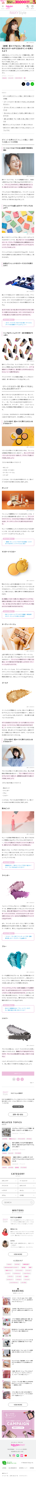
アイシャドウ (21, 1139)
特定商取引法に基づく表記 (17, 1451)
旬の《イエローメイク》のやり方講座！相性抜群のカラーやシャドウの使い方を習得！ (18, 615)
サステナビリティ (23, 1475)
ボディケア (23, 1185)
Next (31, 1082)
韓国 (30, 1267)
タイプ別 (24, 1282)
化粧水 (26, 1276)
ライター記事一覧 (18, 1106)
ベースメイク (23, 1181)
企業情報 (4, 1468)
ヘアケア (4, 1190)
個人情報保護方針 (13, 1468)
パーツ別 (19, 1276)
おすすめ (5, 1139)
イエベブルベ (18, 78)
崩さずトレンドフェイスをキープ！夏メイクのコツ (18, 125)
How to (4, 78)
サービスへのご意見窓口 (21, 1449)
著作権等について (23, 1468)
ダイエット (9, 1279)
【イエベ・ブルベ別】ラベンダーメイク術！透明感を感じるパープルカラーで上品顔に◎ (18, 937)
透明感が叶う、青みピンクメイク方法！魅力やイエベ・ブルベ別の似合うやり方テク (18, 866)
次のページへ (18, 1073)
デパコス (29, 1139)
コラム (4, 1195)
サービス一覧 (5, 1475)
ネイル (22, 1190)
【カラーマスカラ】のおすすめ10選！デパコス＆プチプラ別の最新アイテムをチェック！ (18, 323)
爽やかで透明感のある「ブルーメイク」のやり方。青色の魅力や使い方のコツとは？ (17, 1009)
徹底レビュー (12, 1139)
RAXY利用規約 (11, 1449)
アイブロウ (18, 1153)
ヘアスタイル (16, 1273)
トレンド (11, 78)
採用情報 (32, 1468)
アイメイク (10, 75)
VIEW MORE (18, 1254)
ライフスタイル (13, 1282)
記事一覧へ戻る (18, 1114)
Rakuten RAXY (10, 7)
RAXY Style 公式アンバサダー (11, 1267)
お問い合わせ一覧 (14, 1475)
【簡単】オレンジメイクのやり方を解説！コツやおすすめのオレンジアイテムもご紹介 (18, 543)
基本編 (17, 1167)
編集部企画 (25, 1264)
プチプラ (10, 1276)
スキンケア (5, 1181)
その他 (22, 1195)
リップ (7, 1273)
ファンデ (27, 1279)
